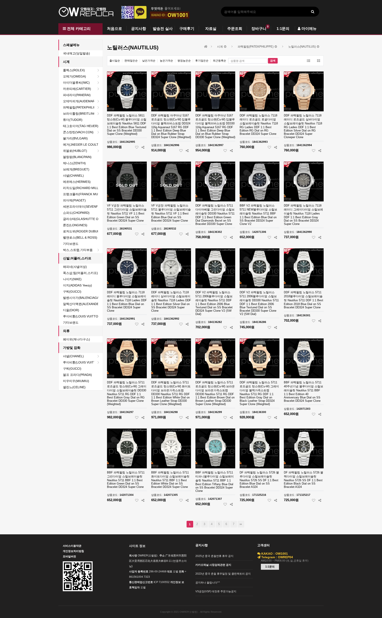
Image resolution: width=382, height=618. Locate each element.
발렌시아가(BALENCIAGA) (81, 297)
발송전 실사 (163, 29)
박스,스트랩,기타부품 (78, 250)
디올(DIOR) (71, 310)
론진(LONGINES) (75, 225)
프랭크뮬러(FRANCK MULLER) (82, 194)
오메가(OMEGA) (74, 76)
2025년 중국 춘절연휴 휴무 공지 (214, 556)
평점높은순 (184, 60)
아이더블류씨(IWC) (76, 82)
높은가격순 (166, 60)
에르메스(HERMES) (77, 181)
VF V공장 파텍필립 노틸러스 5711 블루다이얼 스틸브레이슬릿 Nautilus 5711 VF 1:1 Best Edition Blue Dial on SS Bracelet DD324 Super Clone (171, 213)
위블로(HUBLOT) (75, 151)
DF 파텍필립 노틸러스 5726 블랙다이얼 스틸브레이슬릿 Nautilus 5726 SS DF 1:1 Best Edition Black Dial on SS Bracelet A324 (303, 480)
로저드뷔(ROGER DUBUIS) (82, 231)
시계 (66, 62)
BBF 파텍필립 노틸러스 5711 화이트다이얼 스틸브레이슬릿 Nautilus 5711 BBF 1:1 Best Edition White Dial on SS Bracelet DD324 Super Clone (170, 480)
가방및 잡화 (71, 348)
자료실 (210, 29)
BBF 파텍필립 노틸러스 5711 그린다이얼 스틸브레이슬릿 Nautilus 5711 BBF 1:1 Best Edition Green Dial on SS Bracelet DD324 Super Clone (126, 480)
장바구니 (258, 29)
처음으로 (114, 29)
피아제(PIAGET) (74, 200)
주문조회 (234, 29)
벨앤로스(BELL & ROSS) (80, 237)
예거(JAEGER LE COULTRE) (82, 144)
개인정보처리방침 (73, 551)
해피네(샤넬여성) (75, 266)
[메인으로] (205, 46)
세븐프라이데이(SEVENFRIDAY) (82, 206)
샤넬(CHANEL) (73, 175)
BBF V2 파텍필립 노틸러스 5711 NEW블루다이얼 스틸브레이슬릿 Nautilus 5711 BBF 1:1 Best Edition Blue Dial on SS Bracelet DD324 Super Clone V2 (258, 215)
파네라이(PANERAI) (77, 95)
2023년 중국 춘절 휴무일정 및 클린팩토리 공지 (223, 573)
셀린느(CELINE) (74, 387)
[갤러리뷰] (318, 61)
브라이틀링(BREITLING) (80, 113)
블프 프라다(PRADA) (77, 375)
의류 (66, 331)
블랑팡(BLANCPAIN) (77, 157)
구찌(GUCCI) (72, 291)
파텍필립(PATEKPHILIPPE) (82, 107)
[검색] (312, 12)
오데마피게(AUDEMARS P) (82, 101)
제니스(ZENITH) (74, 163)
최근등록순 (219, 60)
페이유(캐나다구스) (76, 339)
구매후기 (186, 29)
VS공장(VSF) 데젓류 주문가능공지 (215, 591)
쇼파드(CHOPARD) (76, 212)
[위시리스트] (136, 147)
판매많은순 (131, 60)
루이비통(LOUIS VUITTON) (82, 316)
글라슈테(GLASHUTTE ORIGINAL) (82, 219)
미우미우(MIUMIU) (76, 381)
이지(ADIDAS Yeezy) (77, 285)
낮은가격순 (148, 60)
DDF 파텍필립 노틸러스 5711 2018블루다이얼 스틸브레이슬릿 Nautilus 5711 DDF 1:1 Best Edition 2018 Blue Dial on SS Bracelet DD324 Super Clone (303, 300)
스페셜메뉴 (71, 45)
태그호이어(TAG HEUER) (80, 126)
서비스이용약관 (72, 545)
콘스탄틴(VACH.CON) (78, 132)
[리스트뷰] (308, 61)
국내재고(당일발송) (76, 53)
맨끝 (241, 524)
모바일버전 (69, 556)
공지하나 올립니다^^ (207, 582)
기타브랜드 (70, 243)
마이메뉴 (308, 29)
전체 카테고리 (78, 29)
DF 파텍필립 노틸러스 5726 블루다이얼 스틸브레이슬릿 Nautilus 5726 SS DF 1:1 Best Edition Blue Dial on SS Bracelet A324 (259, 480)
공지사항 (138, 29)
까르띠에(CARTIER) (77, 89)
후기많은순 (201, 60)
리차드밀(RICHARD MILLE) (82, 188)
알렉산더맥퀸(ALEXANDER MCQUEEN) (82, 304)
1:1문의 (283, 29)
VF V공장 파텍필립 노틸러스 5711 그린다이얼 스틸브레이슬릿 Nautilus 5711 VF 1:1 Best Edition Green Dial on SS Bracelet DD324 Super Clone (127, 213)
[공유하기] (143, 147)
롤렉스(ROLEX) (74, 70)
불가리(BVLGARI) (75, 138)
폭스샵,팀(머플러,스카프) (80, 273)
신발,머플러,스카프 (77, 258)
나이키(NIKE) (72, 279)
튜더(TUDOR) (72, 120)
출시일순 (114, 60)
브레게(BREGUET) (76, 169)
